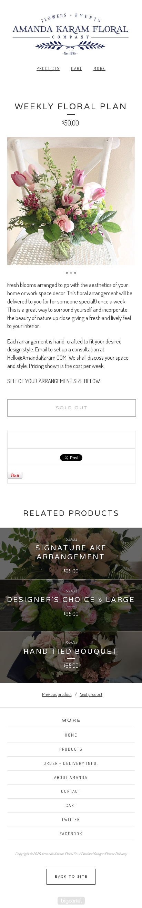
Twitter (71, 819)
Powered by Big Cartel (71, 901)
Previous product (57, 694)
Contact (71, 791)
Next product (91, 694)
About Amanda (71, 777)
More (99, 68)
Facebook (71, 833)
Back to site (71, 877)
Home (71, 735)
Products (48, 68)
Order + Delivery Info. (70, 763)
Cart (76, 68)
